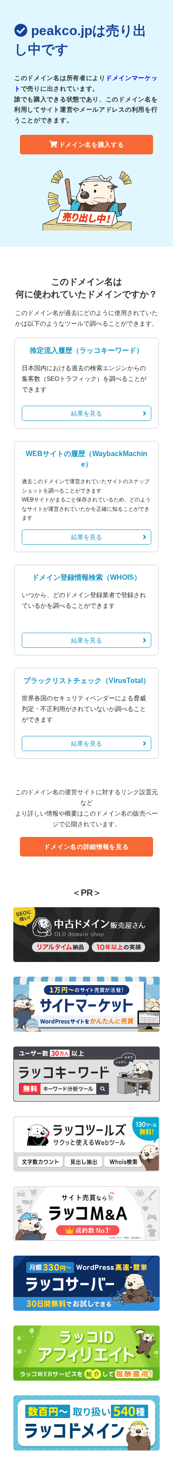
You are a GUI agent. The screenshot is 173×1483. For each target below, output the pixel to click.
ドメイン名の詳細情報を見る (86, 846)
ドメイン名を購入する (91, 144)
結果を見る (86, 413)
